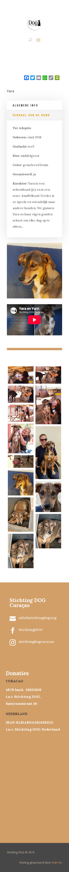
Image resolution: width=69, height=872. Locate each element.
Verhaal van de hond (31, 115)
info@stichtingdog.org (37, 618)
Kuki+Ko (57, 862)
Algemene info (25, 105)
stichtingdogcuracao (36, 641)
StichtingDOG (31, 629)
